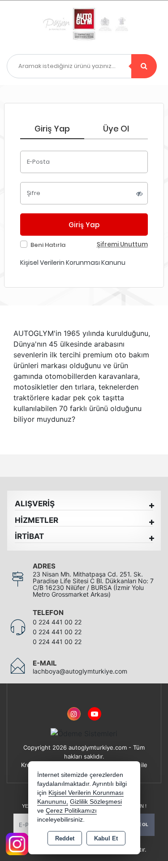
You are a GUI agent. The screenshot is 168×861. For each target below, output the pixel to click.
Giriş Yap (52, 128)
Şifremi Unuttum (122, 244)
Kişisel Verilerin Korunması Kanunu (72, 262)
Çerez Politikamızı (71, 810)
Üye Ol (116, 128)
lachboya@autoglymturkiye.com (80, 671)
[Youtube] (94, 709)
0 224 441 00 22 (57, 622)
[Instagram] (74, 709)
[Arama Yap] (144, 66)
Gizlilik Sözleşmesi (96, 801)
